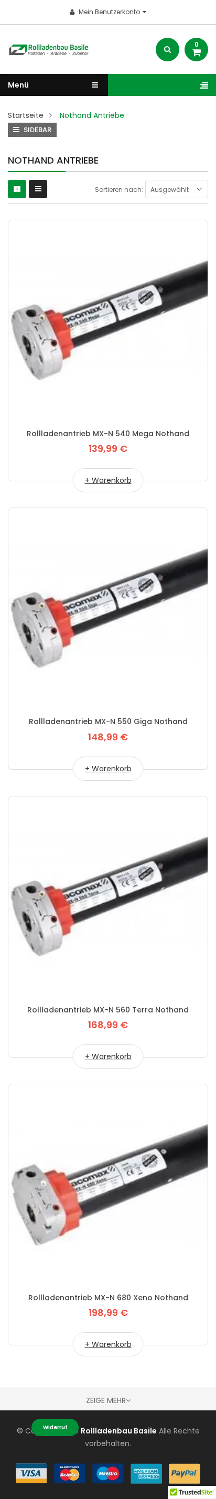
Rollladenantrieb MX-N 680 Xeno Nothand (108, 1297)
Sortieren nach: (119, 189)
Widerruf (55, 1427)
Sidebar (36, 130)
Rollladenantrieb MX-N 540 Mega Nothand (108, 433)
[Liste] (38, 189)
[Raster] (17, 189)
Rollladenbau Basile (119, 1431)
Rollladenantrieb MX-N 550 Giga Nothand (108, 721)
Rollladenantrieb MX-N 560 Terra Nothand (108, 1010)
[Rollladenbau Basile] (108, 1473)
